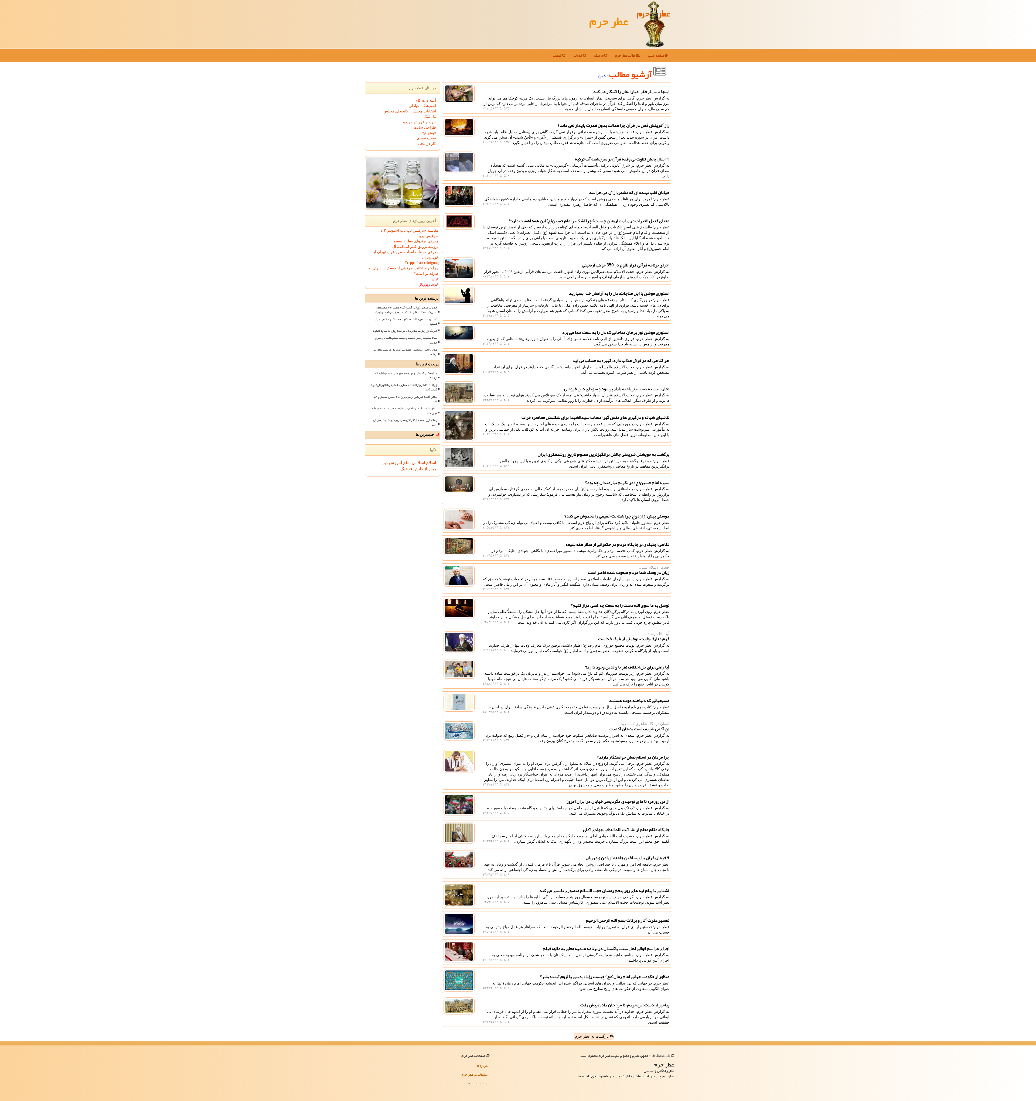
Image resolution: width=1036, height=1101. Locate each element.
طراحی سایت (425, 127)
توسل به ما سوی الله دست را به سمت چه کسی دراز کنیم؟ (406, 321)
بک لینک (430, 117)
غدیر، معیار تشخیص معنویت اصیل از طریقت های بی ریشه (405, 352)
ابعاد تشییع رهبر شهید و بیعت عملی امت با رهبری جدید (405, 340)
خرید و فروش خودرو (419, 122)
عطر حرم (608, 21)
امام (406, 462)
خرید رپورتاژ (429, 284)
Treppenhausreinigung (422, 263)
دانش (417, 469)
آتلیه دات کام (425, 100)
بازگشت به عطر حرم (592, 1036)
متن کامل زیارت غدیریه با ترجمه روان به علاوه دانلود (405, 331)
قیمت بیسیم (426, 138)
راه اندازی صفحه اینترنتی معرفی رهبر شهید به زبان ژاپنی (405, 422)
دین (384, 462)
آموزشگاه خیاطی (422, 106)
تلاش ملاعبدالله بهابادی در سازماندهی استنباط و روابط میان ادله (404, 410)
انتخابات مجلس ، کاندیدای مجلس (409, 111)
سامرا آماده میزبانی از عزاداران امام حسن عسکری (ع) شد (405, 399)
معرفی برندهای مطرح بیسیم (416, 241)
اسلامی (418, 462)
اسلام (430, 462)
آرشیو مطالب (631, 74)
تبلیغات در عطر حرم (474, 1074)
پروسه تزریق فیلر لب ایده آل (415, 247)
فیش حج (429, 133)
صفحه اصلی (656, 55)
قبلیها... (433, 279)
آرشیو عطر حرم (478, 1083)
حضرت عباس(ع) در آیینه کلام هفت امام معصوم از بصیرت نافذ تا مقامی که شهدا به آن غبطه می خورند (405, 309)
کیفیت (557, 55)
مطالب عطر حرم (625, 55)
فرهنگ (599, 55)
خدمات (578, 55)
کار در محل (427, 144)
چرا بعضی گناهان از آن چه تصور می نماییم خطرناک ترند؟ (406, 375)
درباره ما (482, 1065)
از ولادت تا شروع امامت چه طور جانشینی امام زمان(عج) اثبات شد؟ (404, 387)
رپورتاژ (429, 469)
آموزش (395, 462)
